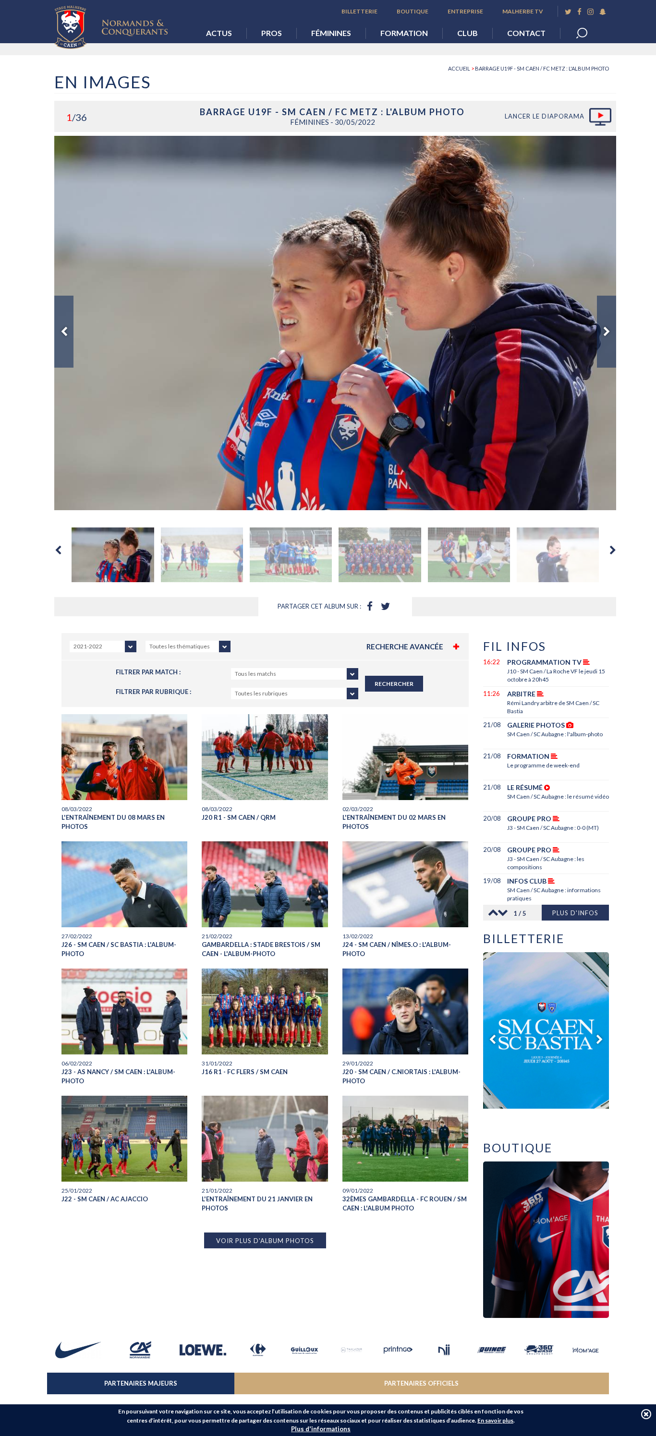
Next (606, 332)
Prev (63, 332)
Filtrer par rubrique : (153, 691)
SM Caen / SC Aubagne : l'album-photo (555, 734)
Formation (404, 32)
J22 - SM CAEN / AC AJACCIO (104, 1199)
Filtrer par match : (148, 672)
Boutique (412, 11)
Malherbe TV (522, 11)
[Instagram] (590, 12)
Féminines (331, 32)
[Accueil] (118, 24)
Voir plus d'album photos (265, 1241)
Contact (526, 32)
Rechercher (394, 683)
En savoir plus (495, 1420)
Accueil (459, 68)
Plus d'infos (575, 913)
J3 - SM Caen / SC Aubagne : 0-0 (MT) (553, 827)
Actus (219, 32)
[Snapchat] (602, 12)
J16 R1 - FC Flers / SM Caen (245, 1072)
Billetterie (359, 11)
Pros (271, 32)
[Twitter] (568, 12)
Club (467, 32)
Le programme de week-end (543, 765)
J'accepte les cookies (646, 1414)
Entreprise (465, 11)
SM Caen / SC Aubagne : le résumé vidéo (558, 796)
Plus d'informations (321, 1429)
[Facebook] (579, 12)
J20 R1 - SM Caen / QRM (239, 817)
